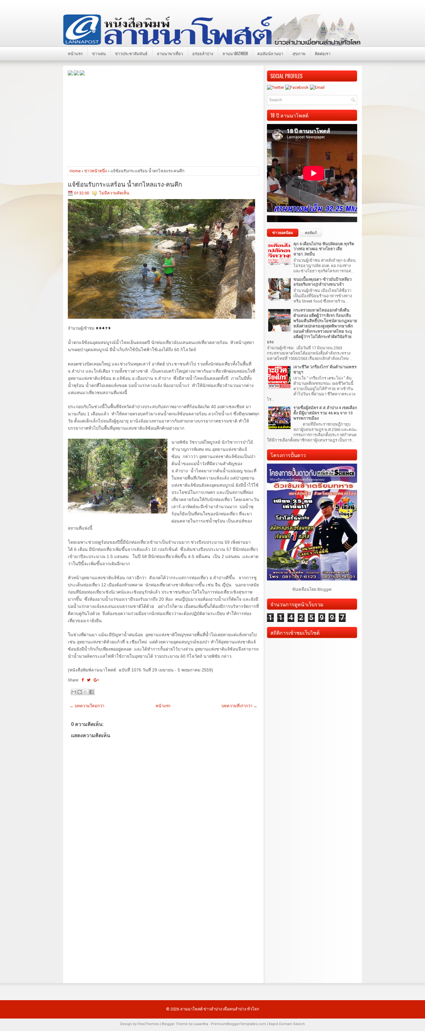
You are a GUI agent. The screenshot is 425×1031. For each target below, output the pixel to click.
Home (75, 171)
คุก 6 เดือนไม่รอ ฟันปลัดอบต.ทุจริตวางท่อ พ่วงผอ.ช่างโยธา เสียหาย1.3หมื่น (323, 249)
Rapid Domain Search (287, 1024)
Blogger (324, 589)
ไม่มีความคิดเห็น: (114, 193)
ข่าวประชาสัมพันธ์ (131, 53)
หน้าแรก (75, 53)
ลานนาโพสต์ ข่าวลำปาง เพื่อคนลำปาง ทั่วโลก (219, 1009)
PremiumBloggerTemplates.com (238, 1024)
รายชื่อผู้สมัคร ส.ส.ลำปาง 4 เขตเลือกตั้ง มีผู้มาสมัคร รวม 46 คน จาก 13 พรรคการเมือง (325, 413)
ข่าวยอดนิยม (282, 233)
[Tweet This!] (88, 680)
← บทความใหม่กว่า (87, 706)
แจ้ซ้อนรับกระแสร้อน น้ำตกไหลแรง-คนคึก (125, 183)
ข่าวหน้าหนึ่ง (95, 171)
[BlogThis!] (80, 692)
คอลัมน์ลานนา (270, 53)
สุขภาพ (299, 53)
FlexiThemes (148, 1024)
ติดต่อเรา (322, 53)
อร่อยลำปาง (202, 53)
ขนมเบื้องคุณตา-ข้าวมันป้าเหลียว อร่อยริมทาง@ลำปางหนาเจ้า (322, 282)
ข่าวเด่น (99, 53)
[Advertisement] (163, 120)
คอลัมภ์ (311, 233)
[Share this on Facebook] (82, 680)
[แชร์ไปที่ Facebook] (91, 692)
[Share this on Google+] (96, 680)
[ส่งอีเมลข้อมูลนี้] (74, 692)
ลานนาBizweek (235, 53)
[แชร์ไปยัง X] (85, 692)
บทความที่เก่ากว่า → (239, 706)
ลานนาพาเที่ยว (170, 53)
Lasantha (201, 1024)
